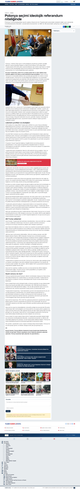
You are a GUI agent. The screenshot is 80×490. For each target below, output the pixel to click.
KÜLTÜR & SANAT (34, 4)
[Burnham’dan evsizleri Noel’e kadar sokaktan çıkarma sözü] (28, 388)
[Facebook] (66, 424)
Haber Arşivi (62, 430)
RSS (7, 435)
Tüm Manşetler (26, 430)
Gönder (8, 411)
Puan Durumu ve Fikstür (10, 430)
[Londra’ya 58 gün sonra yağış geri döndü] (43, 388)
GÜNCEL (7, 4)
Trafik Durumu (62, 427)
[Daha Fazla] (70, 27)
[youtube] (54, 439)
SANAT (7, 458)
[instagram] (41, 439)
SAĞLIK (27, 4)
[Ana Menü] (74, 4)
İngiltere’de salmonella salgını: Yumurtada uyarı (24, 487)
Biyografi (6, 467)
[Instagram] (70, 424)
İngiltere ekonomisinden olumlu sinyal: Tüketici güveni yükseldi (59, 487)
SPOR (16, 4)
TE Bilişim (73, 435)
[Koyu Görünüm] (73, 4)
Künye (5, 470)
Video (5, 463)
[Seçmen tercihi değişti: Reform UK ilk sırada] (43, 376)
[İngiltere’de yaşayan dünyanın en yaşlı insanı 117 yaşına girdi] (13, 376)
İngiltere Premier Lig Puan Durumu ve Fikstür (16, 480)
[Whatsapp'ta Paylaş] (68, 27)
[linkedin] (68, 439)
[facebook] (14, 439)
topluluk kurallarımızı (16, 414)
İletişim (5, 471)
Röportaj (6, 466)
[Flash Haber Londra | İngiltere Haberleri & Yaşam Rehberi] (14, 1)
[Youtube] (74, 424)
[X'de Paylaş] (66, 27)
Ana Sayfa (6, 441)
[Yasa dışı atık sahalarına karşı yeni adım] (28, 376)
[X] (68, 424)
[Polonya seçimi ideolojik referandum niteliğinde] (28, 42)
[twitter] (28, 439)
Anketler (6, 469)
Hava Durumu (26, 427)
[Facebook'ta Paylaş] (63, 27)
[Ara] (71, 4)
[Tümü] (73, 30)
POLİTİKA (12, 4)
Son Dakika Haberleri (45, 430)
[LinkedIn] (72, 424)
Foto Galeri (6, 462)
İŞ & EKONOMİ (21, 4)
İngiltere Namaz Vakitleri (46, 427)
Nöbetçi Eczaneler (9, 427)
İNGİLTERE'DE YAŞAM (11, 460)
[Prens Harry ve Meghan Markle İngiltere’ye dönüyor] (13, 388)
